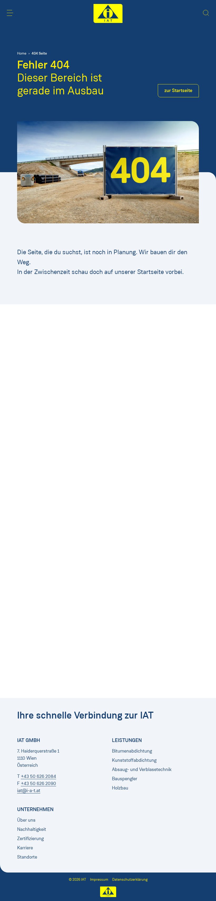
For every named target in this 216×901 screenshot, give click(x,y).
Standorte (27, 857)
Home (21, 53)
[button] (10, 13)
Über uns (26, 820)
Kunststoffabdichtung (134, 760)
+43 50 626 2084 (38, 776)
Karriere (25, 848)
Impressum (99, 879)
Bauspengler (124, 779)
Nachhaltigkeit (31, 829)
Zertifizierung (30, 838)
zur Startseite (178, 90)
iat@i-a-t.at (28, 790)
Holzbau (120, 788)
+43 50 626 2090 (38, 783)
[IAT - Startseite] (108, 13)
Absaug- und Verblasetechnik (141, 769)
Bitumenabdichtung (132, 751)
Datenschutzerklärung (130, 879)
